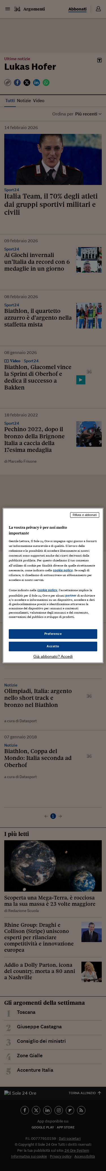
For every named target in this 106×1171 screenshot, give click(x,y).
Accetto (53, 646)
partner (70, 595)
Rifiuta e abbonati (85, 515)
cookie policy (63, 570)
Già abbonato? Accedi (53, 656)
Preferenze (53, 633)
